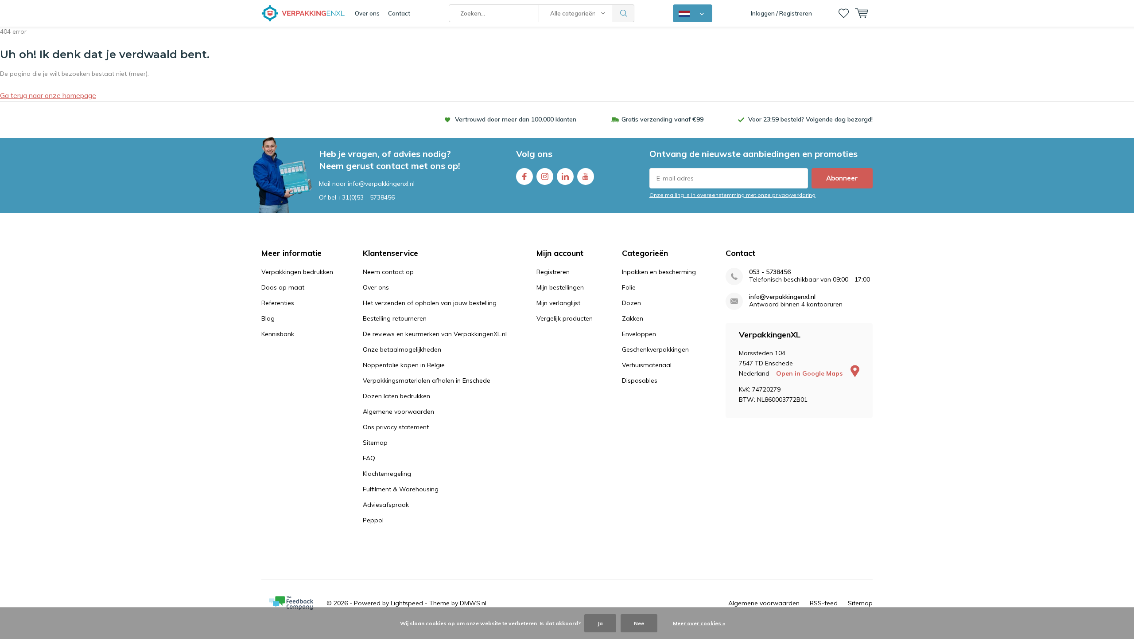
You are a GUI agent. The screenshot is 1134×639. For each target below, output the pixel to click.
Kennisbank (277, 334)
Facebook (524, 176)
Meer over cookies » (699, 623)
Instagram (544, 176)
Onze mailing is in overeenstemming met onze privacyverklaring (732, 195)
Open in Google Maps (810, 373)
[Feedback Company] (291, 603)
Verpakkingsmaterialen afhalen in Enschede (426, 380)
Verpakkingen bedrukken (297, 272)
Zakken (632, 318)
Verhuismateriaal (647, 365)
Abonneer (842, 178)
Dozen (631, 303)
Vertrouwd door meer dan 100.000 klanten (515, 119)
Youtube (585, 176)
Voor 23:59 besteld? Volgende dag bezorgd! (810, 119)
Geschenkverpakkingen (655, 349)
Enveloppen (639, 334)
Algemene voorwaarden (398, 412)
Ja (600, 623)
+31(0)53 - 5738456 (366, 197)
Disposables (639, 380)
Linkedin (565, 176)
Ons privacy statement (396, 427)
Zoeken (623, 13)
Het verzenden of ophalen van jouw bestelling (430, 303)
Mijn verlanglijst (558, 303)
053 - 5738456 (770, 272)
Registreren (553, 272)
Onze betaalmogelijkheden (402, 349)
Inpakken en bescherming (659, 272)
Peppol (373, 520)
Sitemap (375, 443)
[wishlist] (844, 13)
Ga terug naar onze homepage (48, 95)
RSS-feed (824, 603)
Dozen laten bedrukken (396, 396)
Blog (268, 318)
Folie (629, 287)
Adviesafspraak (386, 505)
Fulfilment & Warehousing (401, 489)
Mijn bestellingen (560, 287)
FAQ (369, 458)
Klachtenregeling (387, 474)
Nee (639, 623)
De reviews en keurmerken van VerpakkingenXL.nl (435, 334)
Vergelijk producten (564, 318)
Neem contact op (388, 272)
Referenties (277, 303)
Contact (399, 13)
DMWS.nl (473, 603)
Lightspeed (407, 603)
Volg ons (534, 153)
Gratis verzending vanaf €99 (662, 119)
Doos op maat (282, 287)
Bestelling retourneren (395, 318)
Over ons (367, 13)
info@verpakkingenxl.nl (782, 297)
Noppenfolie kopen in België (404, 365)
